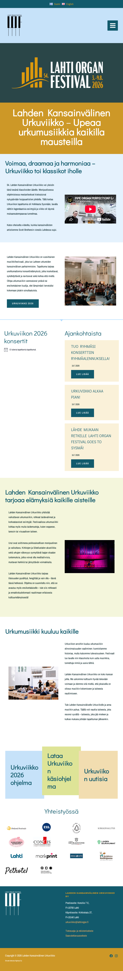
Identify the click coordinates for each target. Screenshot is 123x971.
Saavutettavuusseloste (76, 935)
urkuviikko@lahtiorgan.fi (77, 922)
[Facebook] (111, 955)
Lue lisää (82, 374)
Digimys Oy (18, 961)
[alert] (31, 350)
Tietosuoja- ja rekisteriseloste (79, 931)
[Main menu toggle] (112, 25)
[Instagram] (116, 955)
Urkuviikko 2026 (23, 303)
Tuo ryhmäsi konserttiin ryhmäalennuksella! (90, 352)
